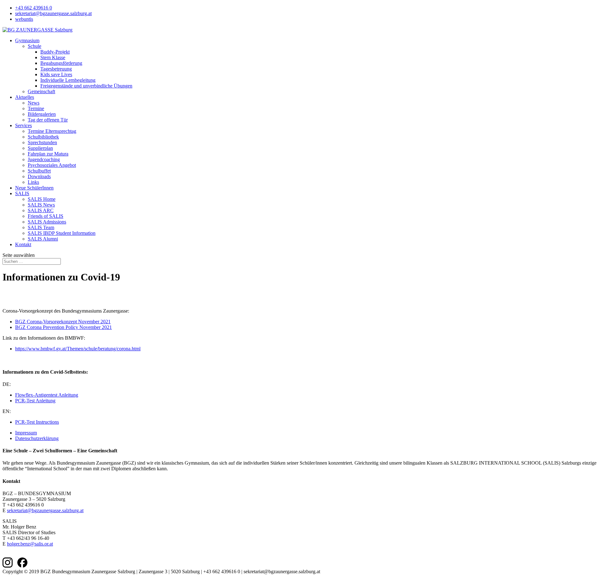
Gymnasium (27, 40)
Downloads (39, 176)
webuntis (24, 19)
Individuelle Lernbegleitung (67, 80)
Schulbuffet (39, 170)
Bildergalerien (42, 114)
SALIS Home (41, 199)
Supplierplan (40, 148)
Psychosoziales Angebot (52, 165)
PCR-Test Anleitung (35, 400)
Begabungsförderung (61, 63)
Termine (36, 108)
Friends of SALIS (45, 216)
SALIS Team (41, 227)
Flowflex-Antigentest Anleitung (46, 395)
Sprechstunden (42, 142)
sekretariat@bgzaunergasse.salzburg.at (53, 13)
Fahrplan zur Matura (48, 153)
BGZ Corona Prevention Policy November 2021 (63, 327)
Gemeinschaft (41, 91)
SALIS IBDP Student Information (61, 233)
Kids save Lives (56, 74)
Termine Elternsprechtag (52, 131)
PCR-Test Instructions (37, 422)
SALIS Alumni (43, 238)
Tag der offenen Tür (48, 119)
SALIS (22, 193)
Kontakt (23, 244)
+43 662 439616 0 (33, 7)
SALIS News (41, 204)
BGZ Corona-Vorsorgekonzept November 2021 (63, 321)
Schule (34, 46)
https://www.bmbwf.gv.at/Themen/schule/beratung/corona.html (78, 348)
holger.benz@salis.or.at (30, 543)
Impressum (26, 432)
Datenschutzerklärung (37, 438)
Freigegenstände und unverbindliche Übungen (86, 85)
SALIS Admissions (47, 221)
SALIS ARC (41, 210)
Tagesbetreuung (56, 68)
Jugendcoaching (44, 159)
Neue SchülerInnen (34, 187)
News (33, 102)
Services (23, 125)
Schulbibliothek (43, 136)
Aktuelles (24, 97)
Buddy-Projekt (55, 51)
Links (33, 182)
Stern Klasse (52, 57)
